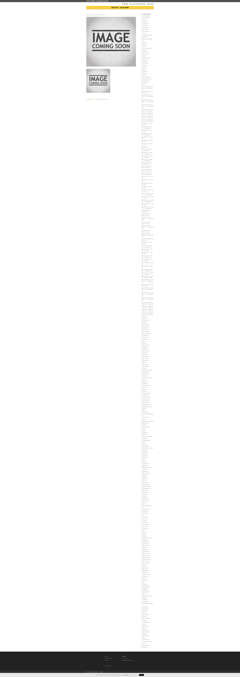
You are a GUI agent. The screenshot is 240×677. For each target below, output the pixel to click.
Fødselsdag (144, 383)
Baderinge (144, 65)
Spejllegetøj (144, 584)
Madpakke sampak (145, 486)
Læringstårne (144, 463)
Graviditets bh (145, 395)
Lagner (143, 461)
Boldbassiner (144, 329)
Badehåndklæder (145, 57)
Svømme (143, 612)
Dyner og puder (145, 374)
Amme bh (144, 19)
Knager (143, 444)
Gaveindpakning (145, 385)
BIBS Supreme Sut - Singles (147, 266)
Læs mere (126, 675)
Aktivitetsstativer (145, 17)
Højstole (143, 425)
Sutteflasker (144, 608)
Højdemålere (144, 423)
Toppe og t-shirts (145, 631)
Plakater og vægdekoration (147, 505)
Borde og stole (145, 331)
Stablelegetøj (144, 590)
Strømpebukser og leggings (147, 603)
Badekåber (144, 59)
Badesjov (143, 67)
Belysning (144, 82)
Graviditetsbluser (145, 399)
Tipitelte (143, 628)
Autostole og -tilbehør (146, 35)
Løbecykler (144, 478)
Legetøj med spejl (145, 473)
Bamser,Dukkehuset (146, 79)
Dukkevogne (144, 372)
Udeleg (143, 637)
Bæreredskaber (145, 80)
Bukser (143, 341)
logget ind (94, 99)
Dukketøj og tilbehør (146, 370)
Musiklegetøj (144, 494)
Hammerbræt (144, 417)
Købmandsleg (144, 446)
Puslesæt (143, 520)
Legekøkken (144, 465)
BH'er (143, 84)
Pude (143, 515)
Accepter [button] (141, 675)
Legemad (143, 469)
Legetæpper (144, 471)
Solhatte (143, 578)
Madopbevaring (145, 484)
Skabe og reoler (145, 563)
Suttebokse (144, 606)
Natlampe (144, 496)
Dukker (143, 362)
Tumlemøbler (144, 635)
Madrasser (144, 490)
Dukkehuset (144, 358)
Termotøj (143, 620)
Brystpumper (144, 339)
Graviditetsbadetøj (145, 397)
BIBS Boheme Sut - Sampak (147, 136)
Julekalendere (144, 432)
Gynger (143, 410)
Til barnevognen (145, 622)
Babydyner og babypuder (147, 39)
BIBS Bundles (144, 147)
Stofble (143, 593)
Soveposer (144, 580)
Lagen (143, 459)
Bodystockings (145, 327)
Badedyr (143, 55)
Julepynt (143, 434)
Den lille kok (144, 354)
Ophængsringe (145, 500)
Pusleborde (144, 516)
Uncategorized (145, 639)
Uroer (143, 643)
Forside (125, 4)
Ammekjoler (144, 25)
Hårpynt (143, 419)
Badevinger (144, 73)
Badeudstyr (144, 71)
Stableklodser (144, 588)
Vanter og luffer (145, 645)
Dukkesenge (144, 364)
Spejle (143, 582)
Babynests (144, 44)
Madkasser (144, 482)
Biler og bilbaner (145, 320)
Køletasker (144, 450)
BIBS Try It (144, 316)
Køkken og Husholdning (146, 448)
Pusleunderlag (145, 524)
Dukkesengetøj (145, 366)
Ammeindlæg (144, 23)
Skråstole (143, 565)
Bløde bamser (144, 324)
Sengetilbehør (144, 551)
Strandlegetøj (144, 601)
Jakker (143, 430)
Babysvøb (144, 50)
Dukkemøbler (144, 360)
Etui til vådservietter (146, 377)
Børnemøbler (144, 335)
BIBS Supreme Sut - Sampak (147, 262)
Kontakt (150, 4)
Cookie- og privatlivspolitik (92, 672)
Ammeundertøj (145, 31)
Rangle (143, 530)
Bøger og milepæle (145, 333)
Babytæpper (144, 52)
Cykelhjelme (144, 347)
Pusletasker (144, 522)
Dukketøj (143, 368)
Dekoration (144, 352)
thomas (88, 14)
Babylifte (143, 42)
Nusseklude (144, 498)
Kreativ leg (144, 457)
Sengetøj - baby (145, 553)
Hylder (143, 428)
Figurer (143, 379)
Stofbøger (144, 597)
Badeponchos (144, 63)
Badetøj (143, 69)
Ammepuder (144, 27)
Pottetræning (144, 513)
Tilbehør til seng (145, 626)
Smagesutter (144, 572)
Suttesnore (144, 610)
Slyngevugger (144, 570)
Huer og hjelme (145, 427)
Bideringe (144, 318)
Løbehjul (143, 480)
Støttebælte (144, 599)
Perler (143, 503)
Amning (143, 33)
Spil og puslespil (145, 586)
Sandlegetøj (144, 540)
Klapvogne (144, 438)
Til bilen (143, 624)
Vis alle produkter (137, 4)
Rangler (143, 532)
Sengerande (144, 549)
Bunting (143, 343)
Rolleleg (143, 536)
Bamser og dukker (145, 77)
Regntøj (143, 534)
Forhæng (143, 381)
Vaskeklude (144, 647)
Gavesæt (143, 387)
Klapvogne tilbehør (146, 440)
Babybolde (144, 37)
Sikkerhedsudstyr (145, 561)
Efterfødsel (144, 375)
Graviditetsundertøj (146, 404)
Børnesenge (144, 337)
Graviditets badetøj (146, 393)
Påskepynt (144, 502)
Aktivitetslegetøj (145, 16)
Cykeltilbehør (144, 349)
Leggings (143, 476)
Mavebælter (144, 492)
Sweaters (143, 616)
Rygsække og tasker (146, 538)
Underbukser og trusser (147, 641)
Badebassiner (144, 54)
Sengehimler (144, 543)
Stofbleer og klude (145, 595)
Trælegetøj (144, 633)
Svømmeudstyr (145, 614)
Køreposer (144, 453)
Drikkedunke (144, 356)
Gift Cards (144, 391)
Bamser (143, 75)
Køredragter (144, 452)
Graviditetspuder (145, 402)
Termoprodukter (145, 618)
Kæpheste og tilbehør (146, 436)
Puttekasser (144, 526)
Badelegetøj (144, 61)
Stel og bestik (144, 591)
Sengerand (144, 547)
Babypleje (144, 46)
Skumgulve (144, 566)
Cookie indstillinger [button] (134, 675)
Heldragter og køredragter (147, 421)
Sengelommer (144, 545)
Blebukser (144, 322)
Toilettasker (144, 629)
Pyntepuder (144, 528)
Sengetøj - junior (145, 555)
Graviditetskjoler (145, 401)
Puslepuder (144, 518)
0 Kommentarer (101, 14)
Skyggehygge (144, 568)
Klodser (143, 442)
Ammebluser (144, 21)
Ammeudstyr (144, 29)
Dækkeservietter (145, 350)
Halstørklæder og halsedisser (148, 413)
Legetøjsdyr (144, 475)
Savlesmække (144, 541)
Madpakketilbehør (145, 488)
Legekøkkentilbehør (146, 467)
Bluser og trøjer (145, 325)
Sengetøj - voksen (145, 557)
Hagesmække (144, 412)
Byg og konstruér (145, 345)
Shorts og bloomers (146, 559)
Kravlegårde (144, 455)
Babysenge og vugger (146, 48)
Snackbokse (144, 576)
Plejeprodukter (145, 509)
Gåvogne (143, 389)
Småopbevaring (145, 574)
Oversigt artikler (107, 665)
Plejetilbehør (144, 511)
